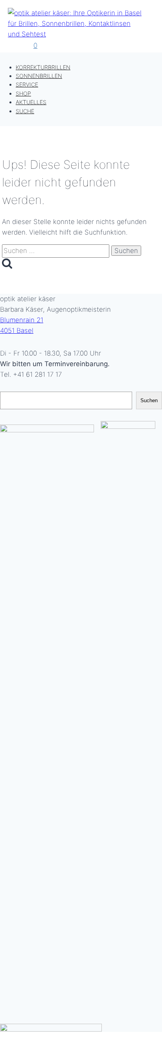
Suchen (149, 400)
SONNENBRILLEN (39, 75)
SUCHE (25, 111)
